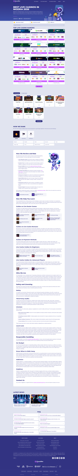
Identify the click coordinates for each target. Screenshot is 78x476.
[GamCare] (30, 466)
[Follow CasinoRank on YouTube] (59, 458)
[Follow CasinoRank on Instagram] (55, 458)
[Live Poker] (18, 113)
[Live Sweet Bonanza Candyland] (60, 101)
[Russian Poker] (28, 113)
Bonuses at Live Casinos (41, 442)
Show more (38, 86)
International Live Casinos (40, 448)
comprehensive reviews (41, 190)
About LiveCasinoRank (55, 440)
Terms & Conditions (45, 474)
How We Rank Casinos (55, 443)
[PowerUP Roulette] (39, 101)
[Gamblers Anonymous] (23, 466)
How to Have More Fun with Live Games (24, 442)
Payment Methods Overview (40, 445)
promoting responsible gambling (33, 339)
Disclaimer (55, 447)
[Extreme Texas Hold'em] (39, 113)
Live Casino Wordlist (40, 440)
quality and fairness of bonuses (35, 166)
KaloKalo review (39, 54)
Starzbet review (39, 68)
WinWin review (56, 68)
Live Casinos (36, 1)
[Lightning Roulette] (28, 101)
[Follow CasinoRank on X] (57, 458)
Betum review (22, 68)
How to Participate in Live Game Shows (24, 447)
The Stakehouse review (21, 82)
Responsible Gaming (40, 443)
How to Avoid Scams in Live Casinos (24, 443)
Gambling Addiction (40, 447)
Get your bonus (21, 39)
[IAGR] (18, 466)
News (64, 1)
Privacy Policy (33, 474)
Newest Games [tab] (24, 93)
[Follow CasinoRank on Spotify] (62, 458)
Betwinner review (56, 54)
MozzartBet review (56, 82)
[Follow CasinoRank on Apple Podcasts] (64, 458)
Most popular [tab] (17, 93)
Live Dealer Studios (52, 1)
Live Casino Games (44, 1)
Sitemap (56, 474)
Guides (59, 1)
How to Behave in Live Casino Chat (24, 445)
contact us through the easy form (39, 382)
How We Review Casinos (55, 442)
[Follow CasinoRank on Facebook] (53, 458)
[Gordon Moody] (38, 466)
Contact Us (55, 448)
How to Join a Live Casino (24, 440)
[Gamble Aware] (49, 466)
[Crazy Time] (18, 101)
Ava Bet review (21, 54)
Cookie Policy (22, 474)
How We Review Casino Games (55, 445)
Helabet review (39, 82)
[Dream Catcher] (49, 101)
